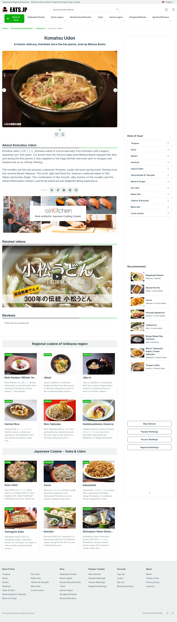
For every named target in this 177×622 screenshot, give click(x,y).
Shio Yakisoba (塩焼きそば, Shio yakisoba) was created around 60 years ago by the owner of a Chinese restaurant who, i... (59, 433)
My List (120, 582)
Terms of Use (152, 578)
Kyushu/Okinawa (68, 598)
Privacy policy (152, 582)
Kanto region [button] (57, 17)
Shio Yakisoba (52, 424)
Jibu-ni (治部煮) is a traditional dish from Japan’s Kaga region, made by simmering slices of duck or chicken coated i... (98, 386)
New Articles (149, 424)
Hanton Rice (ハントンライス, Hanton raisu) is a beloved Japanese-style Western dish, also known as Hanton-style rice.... (19, 435)
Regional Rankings (149, 447)
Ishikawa (40, 28)
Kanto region (66, 578)
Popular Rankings (149, 431)
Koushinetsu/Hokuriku (22, 28)
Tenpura (6, 574)
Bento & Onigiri (9, 598)
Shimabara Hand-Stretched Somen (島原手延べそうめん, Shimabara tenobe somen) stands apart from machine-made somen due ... (96, 542)
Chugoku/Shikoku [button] (137, 17)
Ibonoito (49, 531)
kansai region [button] (116, 17)
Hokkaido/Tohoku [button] (36, 17)
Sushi (5, 578)
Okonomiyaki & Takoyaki (14, 594)
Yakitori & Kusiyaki (40, 582)
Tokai (62, 586)
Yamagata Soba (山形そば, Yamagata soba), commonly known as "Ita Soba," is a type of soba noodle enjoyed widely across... (20, 542)
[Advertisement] (149, 240)
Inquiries (150, 586)
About (149, 574)
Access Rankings (149, 439)
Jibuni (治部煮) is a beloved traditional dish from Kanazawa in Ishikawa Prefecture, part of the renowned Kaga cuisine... (59, 386)
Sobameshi (89, 485)
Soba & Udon (8, 590)
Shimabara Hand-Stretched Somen (104, 531)
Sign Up (121, 574)
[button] (57, 129)
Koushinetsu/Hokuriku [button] (80, 17)
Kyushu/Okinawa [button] (161, 17)
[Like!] (56, 134)
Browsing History (125, 586)
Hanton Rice (12, 424)
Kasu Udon (11, 485)
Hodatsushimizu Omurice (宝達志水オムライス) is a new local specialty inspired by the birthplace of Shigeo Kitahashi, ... (98, 435)
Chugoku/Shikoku (68, 594)
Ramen (5, 582)
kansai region (66, 590)
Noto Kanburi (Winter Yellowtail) (24, 377)
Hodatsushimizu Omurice (98, 424)
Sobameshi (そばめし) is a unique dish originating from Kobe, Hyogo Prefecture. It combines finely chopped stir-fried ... (98, 494)
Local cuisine (37, 590)
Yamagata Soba (14, 531)
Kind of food (16, 18)
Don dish (35, 574)
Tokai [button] (100, 17)
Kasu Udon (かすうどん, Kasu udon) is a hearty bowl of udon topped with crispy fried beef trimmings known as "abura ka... (20, 494)
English (168, 2)
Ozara (47, 485)
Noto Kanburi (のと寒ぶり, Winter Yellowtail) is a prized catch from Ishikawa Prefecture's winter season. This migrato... (20, 386)
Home (5, 28)
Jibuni (47, 377)
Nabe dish (36, 578)
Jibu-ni (87, 377)
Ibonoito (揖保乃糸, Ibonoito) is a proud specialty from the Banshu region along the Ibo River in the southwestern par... (59, 540)
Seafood (6, 586)
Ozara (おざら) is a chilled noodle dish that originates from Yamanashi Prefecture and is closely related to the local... (60, 494)
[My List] (63, 134)
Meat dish (36, 586)
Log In (120, 578)
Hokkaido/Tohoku (68, 574)
